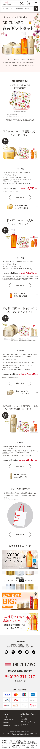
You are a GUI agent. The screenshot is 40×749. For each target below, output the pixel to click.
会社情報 (23, 725)
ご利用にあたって (8, 720)
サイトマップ (7, 717)
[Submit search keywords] (36, 8)
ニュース (5, 714)
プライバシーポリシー (26, 722)
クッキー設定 (15, 745)
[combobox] (18, 8)
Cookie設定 (23, 719)
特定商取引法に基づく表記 (11, 725)
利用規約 (6, 723)
